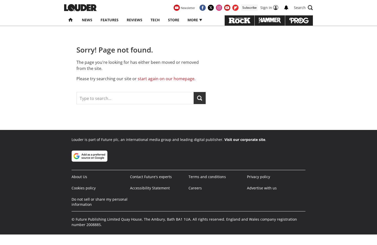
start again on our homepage (166, 78)
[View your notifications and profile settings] (286, 8)
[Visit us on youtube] (227, 8)
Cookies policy (84, 188)
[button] (303, 7)
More (193, 19)
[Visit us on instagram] (219, 8)
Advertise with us (262, 188)
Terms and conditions (207, 176)
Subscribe (249, 7)
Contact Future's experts (151, 176)
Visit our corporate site (244, 139)
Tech (155, 19)
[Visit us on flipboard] (235, 8)
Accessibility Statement (150, 188)
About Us (79, 176)
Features (109, 19)
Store (173, 19)
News (87, 19)
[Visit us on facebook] (203, 8)
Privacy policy (258, 176)
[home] (71, 20)
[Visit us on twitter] (211, 8)
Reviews (134, 19)
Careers (195, 188)
